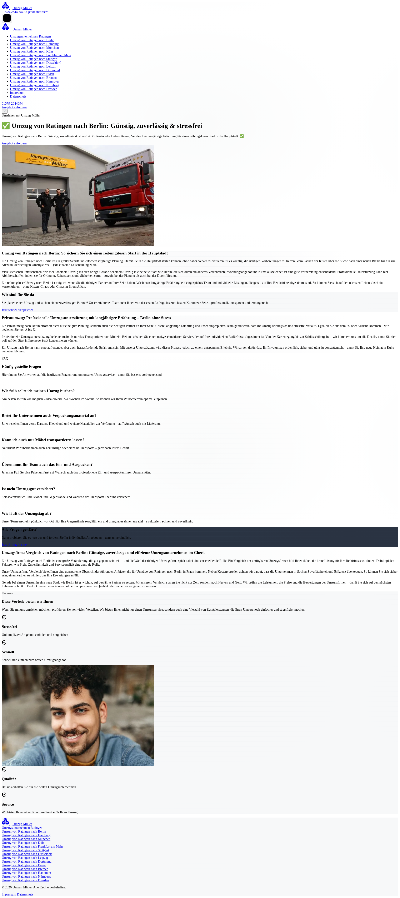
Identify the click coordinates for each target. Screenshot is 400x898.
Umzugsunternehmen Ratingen (30, 36)
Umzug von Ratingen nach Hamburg (34, 44)
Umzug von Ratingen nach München (34, 47)
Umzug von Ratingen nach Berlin (32, 40)
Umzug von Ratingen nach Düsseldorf (35, 62)
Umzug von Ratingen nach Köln (31, 51)
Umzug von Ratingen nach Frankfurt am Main (40, 55)
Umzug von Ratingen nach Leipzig (33, 66)
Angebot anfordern (35, 12)
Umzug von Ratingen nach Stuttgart (33, 59)
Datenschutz (18, 96)
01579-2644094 (12, 12)
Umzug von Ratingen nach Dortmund (35, 70)
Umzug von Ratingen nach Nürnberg (34, 85)
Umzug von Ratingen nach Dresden (33, 89)
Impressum (17, 92)
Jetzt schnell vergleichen (18, 310)
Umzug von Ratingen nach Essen (32, 74)
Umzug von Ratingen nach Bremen (33, 77)
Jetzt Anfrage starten (15, 544)
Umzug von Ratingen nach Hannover (34, 81)
